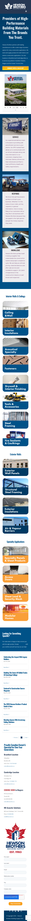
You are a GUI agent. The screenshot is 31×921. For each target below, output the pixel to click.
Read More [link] (6, 667)
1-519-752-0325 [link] (13, 763)
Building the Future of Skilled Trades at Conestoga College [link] (15, 673)
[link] (15, 6)
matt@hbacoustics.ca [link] (8, 816)
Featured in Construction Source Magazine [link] (14, 689)
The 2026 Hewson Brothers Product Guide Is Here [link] (15, 705)
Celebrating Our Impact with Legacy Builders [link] (15, 658)
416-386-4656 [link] (10, 814)
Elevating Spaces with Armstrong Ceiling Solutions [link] (14, 720)
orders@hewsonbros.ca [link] (9, 766)
